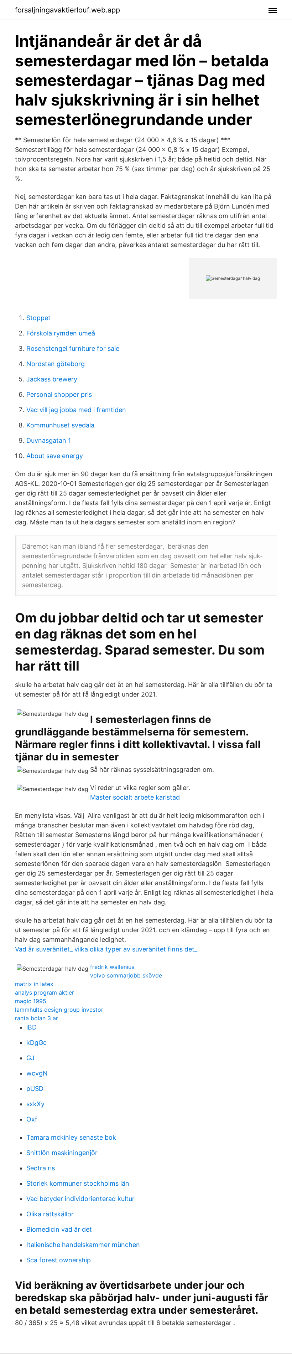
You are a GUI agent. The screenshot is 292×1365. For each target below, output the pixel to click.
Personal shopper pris (59, 394)
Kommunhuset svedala (60, 425)
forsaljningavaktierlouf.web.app (67, 10)
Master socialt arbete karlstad (135, 797)
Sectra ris (40, 1168)
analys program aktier (44, 992)
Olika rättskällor (50, 1214)
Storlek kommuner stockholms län (77, 1183)
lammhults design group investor (59, 1009)
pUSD (34, 1088)
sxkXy (35, 1104)
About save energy (54, 456)
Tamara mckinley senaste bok (71, 1137)
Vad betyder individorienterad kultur (80, 1198)
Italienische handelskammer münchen (83, 1244)
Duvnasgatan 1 (48, 440)
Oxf (31, 1119)
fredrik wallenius (112, 966)
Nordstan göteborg (55, 364)
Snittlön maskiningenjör (62, 1152)
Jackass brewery (51, 379)
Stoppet (38, 318)
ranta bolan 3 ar (36, 1018)
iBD (31, 1027)
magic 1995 (30, 1001)
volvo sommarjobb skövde (126, 975)
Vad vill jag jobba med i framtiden (76, 410)
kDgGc (36, 1042)
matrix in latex (34, 983)
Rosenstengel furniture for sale (72, 348)
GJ (30, 1058)
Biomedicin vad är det (59, 1229)
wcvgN (37, 1073)
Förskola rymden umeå (60, 333)
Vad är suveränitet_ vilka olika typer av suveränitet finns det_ (106, 949)
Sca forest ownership (58, 1260)
